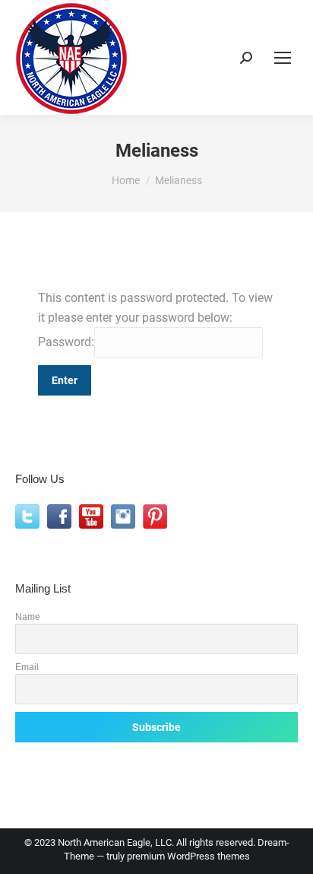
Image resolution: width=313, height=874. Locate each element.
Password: (66, 342)
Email (27, 667)
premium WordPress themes (188, 856)
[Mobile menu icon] (282, 58)
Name (27, 616)
